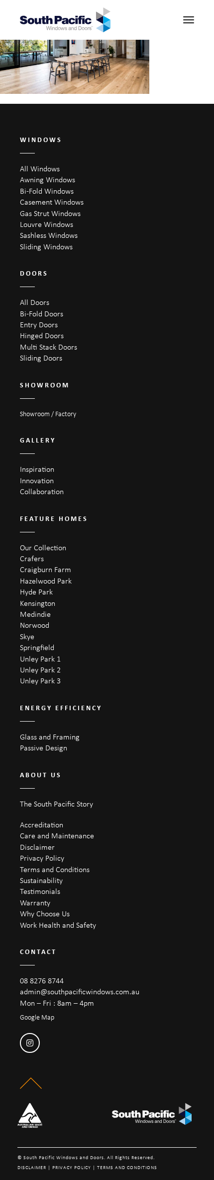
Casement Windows (52, 202)
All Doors (34, 302)
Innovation (37, 480)
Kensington (37, 603)
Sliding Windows (46, 246)
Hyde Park (36, 591)
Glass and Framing (50, 736)
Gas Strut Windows (50, 213)
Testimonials (40, 891)
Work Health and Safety (58, 925)
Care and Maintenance (57, 835)
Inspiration (37, 469)
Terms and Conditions (55, 869)
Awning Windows (47, 179)
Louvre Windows (46, 224)
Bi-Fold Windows (47, 191)
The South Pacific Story (56, 804)
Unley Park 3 (40, 680)
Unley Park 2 (40, 669)
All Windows (40, 168)
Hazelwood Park (46, 581)
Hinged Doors (42, 335)
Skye (27, 636)
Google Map (37, 1017)
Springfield (37, 647)
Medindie (35, 614)
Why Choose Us (45, 913)
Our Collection (43, 547)
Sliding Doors (41, 358)
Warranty (35, 902)
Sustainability (41, 880)
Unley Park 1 (40, 659)
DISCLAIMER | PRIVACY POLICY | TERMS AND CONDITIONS (87, 1167)
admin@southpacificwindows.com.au (79, 991)
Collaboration (42, 491)
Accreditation (41, 824)
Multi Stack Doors (48, 347)
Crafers (32, 558)
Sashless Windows (49, 235)
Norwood (34, 625)
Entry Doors (39, 324)
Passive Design (43, 747)
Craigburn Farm (45, 569)
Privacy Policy (42, 858)
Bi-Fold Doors (41, 313)
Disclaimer (37, 847)
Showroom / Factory (48, 413)
